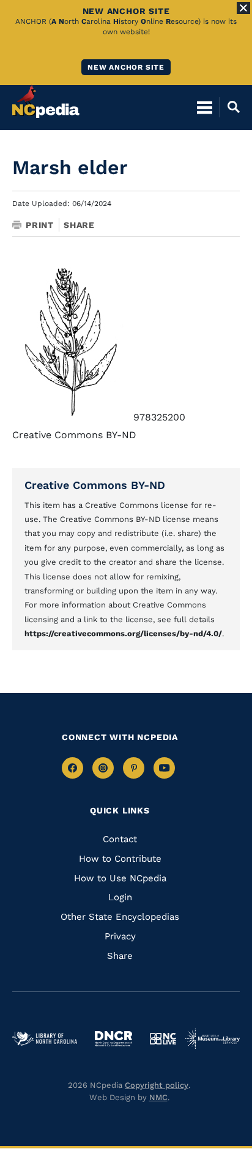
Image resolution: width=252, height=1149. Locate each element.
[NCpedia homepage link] (46, 101)
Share (79, 225)
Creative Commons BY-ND (94, 485)
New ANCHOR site (126, 67)
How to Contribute (120, 858)
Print (40, 225)
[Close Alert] (243, 8)
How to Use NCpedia (120, 878)
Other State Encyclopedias (120, 916)
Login (120, 897)
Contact (120, 839)
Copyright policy (156, 1085)
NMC (158, 1097)
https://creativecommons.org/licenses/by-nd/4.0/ (123, 633)
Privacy (120, 936)
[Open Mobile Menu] (204, 107)
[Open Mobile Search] (230, 107)
